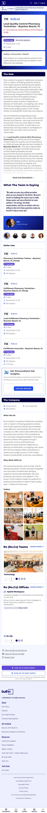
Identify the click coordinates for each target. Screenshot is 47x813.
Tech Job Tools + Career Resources (15, 753)
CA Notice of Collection (23, 798)
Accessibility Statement (23, 781)
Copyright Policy (23, 784)
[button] (6, 235)
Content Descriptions (10, 719)
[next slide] (11, 579)
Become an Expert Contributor (13, 732)
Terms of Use (23, 791)
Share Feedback (8, 745)
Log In (42, 3)
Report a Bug (7, 749)
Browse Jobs (6, 757)
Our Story (5, 707)
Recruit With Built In (10, 728)
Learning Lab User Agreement (23, 777)
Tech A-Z (5, 761)
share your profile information (35, 677)
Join (35, 3)
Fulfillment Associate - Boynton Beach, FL (23, 348)
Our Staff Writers (8, 715)
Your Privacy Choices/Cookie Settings (23, 795)
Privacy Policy (23, 788)
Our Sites (5, 770)
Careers (5, 711)
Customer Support (9, 741)
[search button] (31, 3)
